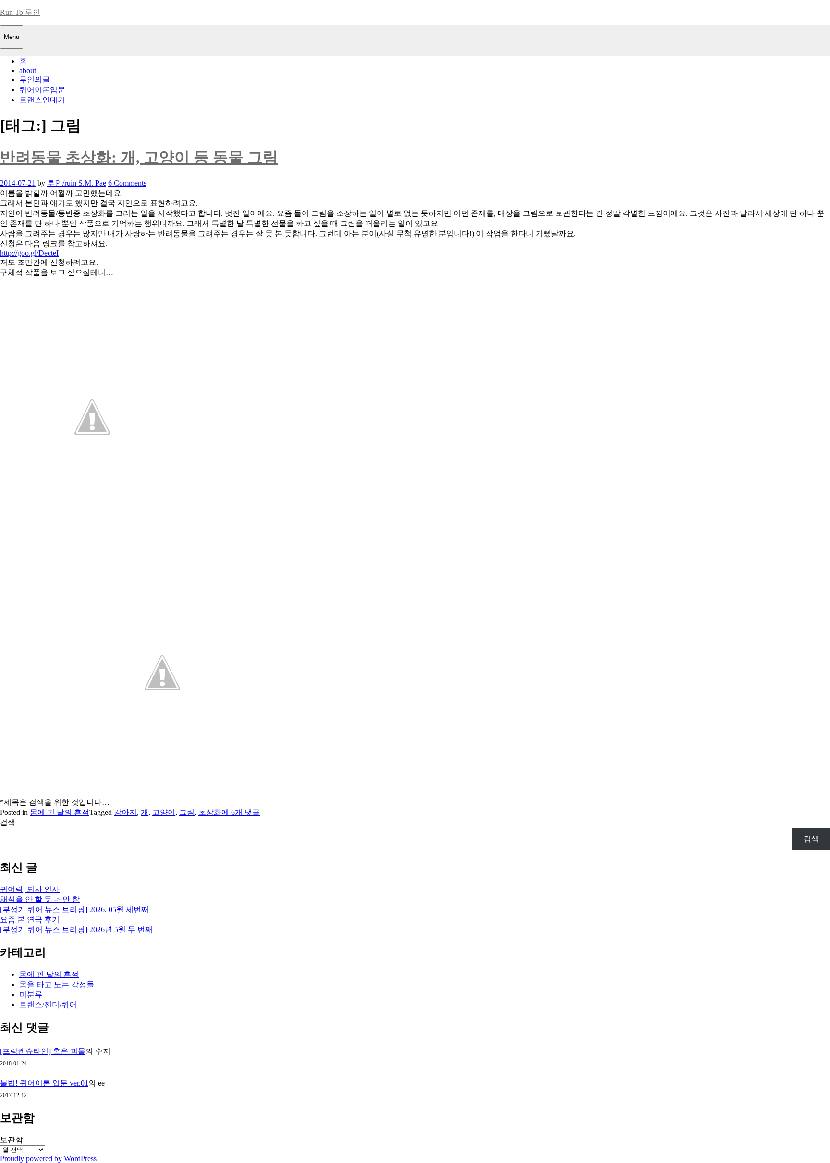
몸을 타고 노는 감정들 (56, 984)
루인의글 (34, 79)
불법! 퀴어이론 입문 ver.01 (44, 1083)
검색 (7, 822)
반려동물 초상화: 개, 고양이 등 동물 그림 (139, 157)
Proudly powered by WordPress (48, 1158)
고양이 (163, 812)
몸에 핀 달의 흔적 (59, 812)
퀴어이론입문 (42, 90)
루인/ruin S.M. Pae (76, 183)
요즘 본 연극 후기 (30, 919)
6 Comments (127, 183)
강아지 (125, 812)
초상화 (209, 812)
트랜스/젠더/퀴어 (48, 1004)
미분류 (30, 994)
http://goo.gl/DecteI (29, 253)
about (27, 70)
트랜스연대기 (42, 100)
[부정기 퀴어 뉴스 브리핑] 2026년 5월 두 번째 (76, 929)
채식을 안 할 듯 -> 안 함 (40, 899)
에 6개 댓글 (240, 812)
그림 (187, 812)
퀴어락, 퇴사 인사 (30, 889)
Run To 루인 (20, 12)
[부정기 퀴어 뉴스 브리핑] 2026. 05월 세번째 (74, 909)
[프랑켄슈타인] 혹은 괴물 (42, 1051)
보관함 (11, 1140)
